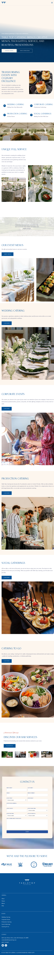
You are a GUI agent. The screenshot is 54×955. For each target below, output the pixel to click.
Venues (3, 901)
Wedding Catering (6, 917)
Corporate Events (6, 919)
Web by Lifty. (31, 952)
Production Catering (6, 922)
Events (3, 913)
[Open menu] (52, 2)
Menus (3, 903)
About (3, 898)
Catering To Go (5, 926)
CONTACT (4, 934)
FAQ (3, 905)
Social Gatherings (6, 924)
